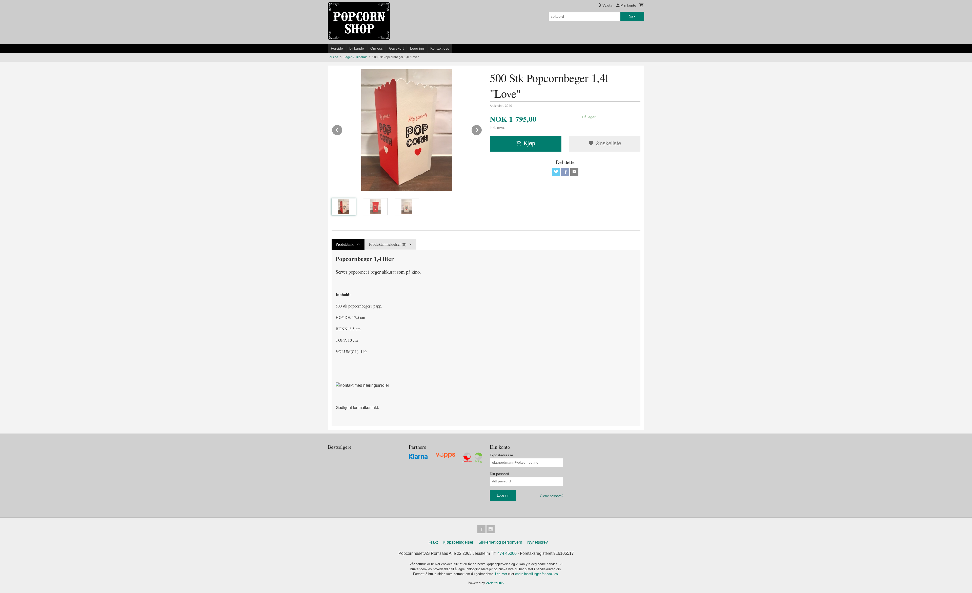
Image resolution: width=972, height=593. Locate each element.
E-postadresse (501, 455)
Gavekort (396, 48)
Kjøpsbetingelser (458, 542)
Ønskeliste (607, 143)
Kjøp (529, 143)
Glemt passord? (551, 496)
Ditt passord (499, 474)
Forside (337, 48)
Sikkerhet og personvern (500, 542)
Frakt (433, 542)
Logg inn (417, 48)
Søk (632, 16)
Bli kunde (356, 48)
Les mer (501, 574)
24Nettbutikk (495, 583)
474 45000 (507, 553)
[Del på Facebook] (565, 172)
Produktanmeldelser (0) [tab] (387, 244)
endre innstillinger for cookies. (537, 574)
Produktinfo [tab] (345, 244)
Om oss (376, 48)
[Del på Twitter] (556, 172)
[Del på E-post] (574, 172)
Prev (342, 129)
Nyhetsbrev (537, 542)
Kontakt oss (439, 48)
